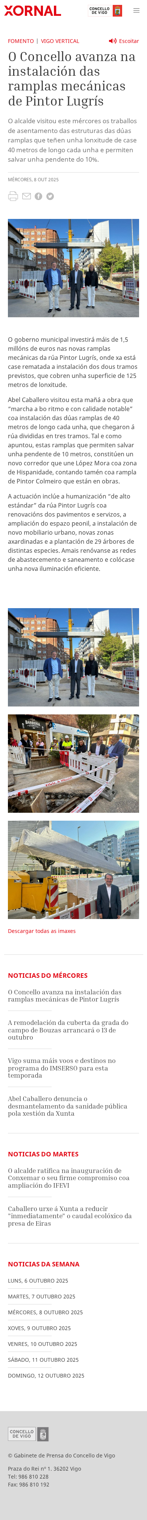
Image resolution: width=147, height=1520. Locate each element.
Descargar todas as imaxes (42, 930)
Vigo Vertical (60, 40)
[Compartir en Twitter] (50, 197)
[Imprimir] (13, 197)
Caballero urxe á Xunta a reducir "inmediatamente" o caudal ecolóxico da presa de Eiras (70, 1216)
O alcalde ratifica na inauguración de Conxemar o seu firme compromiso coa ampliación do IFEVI (69, 1178)
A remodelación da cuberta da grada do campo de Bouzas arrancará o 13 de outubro (68, 1029)
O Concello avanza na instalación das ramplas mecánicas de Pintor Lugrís (65, 995)
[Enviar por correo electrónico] (26, 197)
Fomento (21, 40)
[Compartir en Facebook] (38, 197)
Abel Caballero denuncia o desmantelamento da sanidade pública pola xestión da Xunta (67, 1106)
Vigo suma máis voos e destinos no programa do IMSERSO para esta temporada (62, 1068)
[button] (136, 10)
